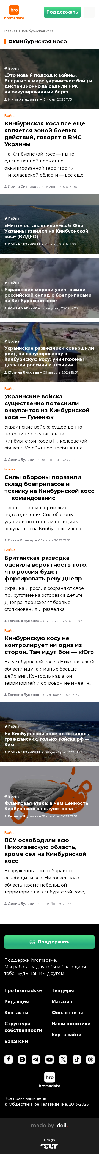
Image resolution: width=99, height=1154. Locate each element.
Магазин (62, 1001)
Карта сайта (66, 1034)
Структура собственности (23, 1027)
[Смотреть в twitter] (63, 1059)
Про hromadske (23, 990)
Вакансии (16, 1041)
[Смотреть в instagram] (22, 1059)
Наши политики (71, 1023)
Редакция (16, 1001)
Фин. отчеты (67, 1012)
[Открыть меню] (89, 12)
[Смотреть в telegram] (36, 1059)
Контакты (16, 1012)
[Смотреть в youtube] (49, 1059)
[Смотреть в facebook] (8, 1059)
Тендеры (63, 990)
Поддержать (62, 12)
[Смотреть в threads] (90, 1059)
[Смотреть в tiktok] (77, 1059)
